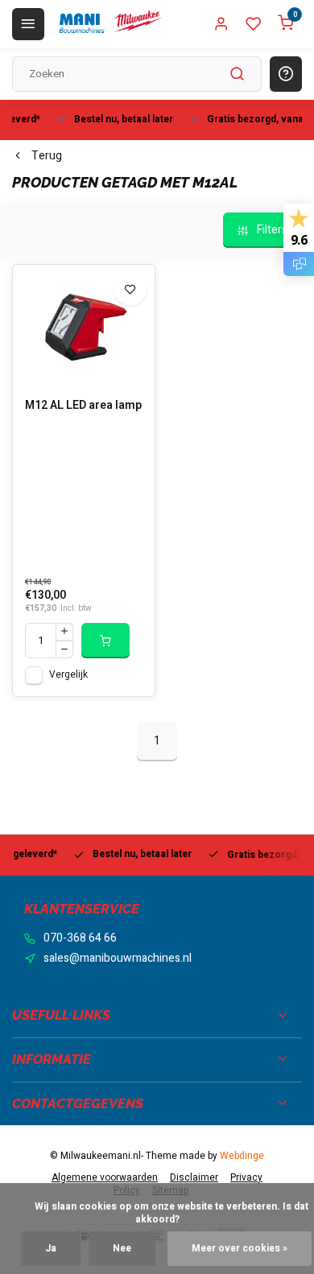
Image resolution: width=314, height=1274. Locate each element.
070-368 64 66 (80, 938)
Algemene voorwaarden (105, 1178)
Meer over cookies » (239, 1248)
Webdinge (242, 1156)
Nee (122, 1248)
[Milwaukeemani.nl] (109, 24)
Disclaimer (194, 1178)
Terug (46, 156)
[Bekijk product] (105, 640)
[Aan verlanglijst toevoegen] (130, 289)
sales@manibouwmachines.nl (117, 958)
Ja (50, 1248)
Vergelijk (68, 675)
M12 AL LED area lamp (83, 406)
